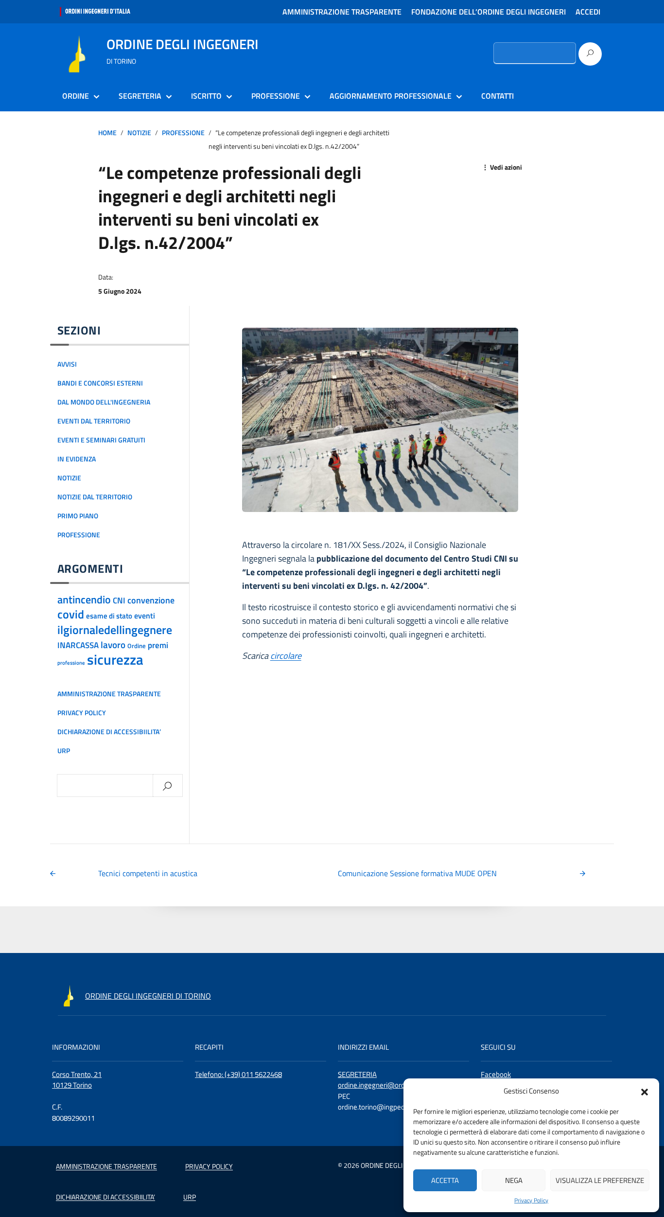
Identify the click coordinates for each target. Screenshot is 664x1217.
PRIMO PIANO (77, 516)
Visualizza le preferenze (600, 1180)
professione (71, 663)
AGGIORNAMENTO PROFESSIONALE (391, 96)
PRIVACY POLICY (81, 712)
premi (158, 645)
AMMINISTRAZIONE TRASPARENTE (342, 12)
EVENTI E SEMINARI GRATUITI (101, 440)
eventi (144, 615)
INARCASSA (78, 645)
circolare (285, 655)
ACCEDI (588, 12)
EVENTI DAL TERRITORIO (93, 421)
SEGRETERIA (140, 96)
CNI (119, 600)
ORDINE (75, 96)
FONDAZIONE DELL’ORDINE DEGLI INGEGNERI (488, 12)
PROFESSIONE (275, 96)
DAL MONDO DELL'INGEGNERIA (103, 402)
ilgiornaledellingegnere (114, 629)
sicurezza (115, 659)
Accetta (445, 1180)
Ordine (136, 646)
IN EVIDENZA (76, 459)
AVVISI (67, 364)
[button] (644, 1091)
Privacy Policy (531, 1200)
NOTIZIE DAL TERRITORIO (94, 497)
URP (63, 750)
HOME (107, 132)
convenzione (151, 600)
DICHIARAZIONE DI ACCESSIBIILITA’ (109, 731)
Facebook (496, 1074)
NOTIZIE (139, 132)
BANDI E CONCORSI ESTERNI (100, 383)
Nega (514, 1180)
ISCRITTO (206, 96)
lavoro (113, 645)
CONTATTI (497, 96)
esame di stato (109, 615)
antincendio (84, 599)
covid (70, 614)
